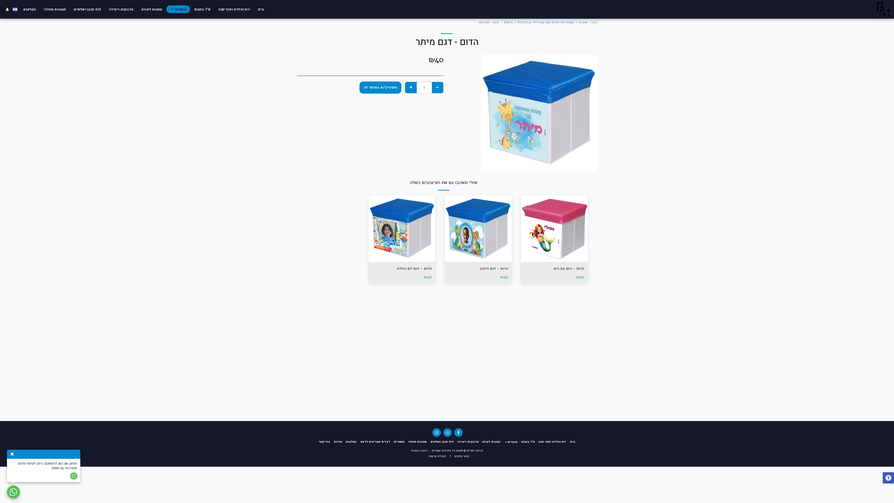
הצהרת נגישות (437, 456)
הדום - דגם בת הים (569, 268)
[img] (554, 228)
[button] (888, 478)
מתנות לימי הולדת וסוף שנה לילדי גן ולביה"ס (546, 22)
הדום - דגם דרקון (494, 268)
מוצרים (583, 22)
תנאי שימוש (461, 456)
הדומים (508, 22)
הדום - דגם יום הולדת (414, 268)
